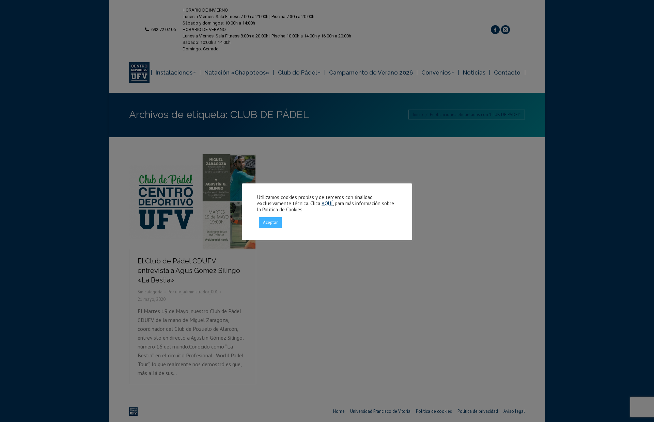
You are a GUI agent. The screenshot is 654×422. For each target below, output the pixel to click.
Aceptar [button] (270, 222)
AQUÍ (327, 203)
